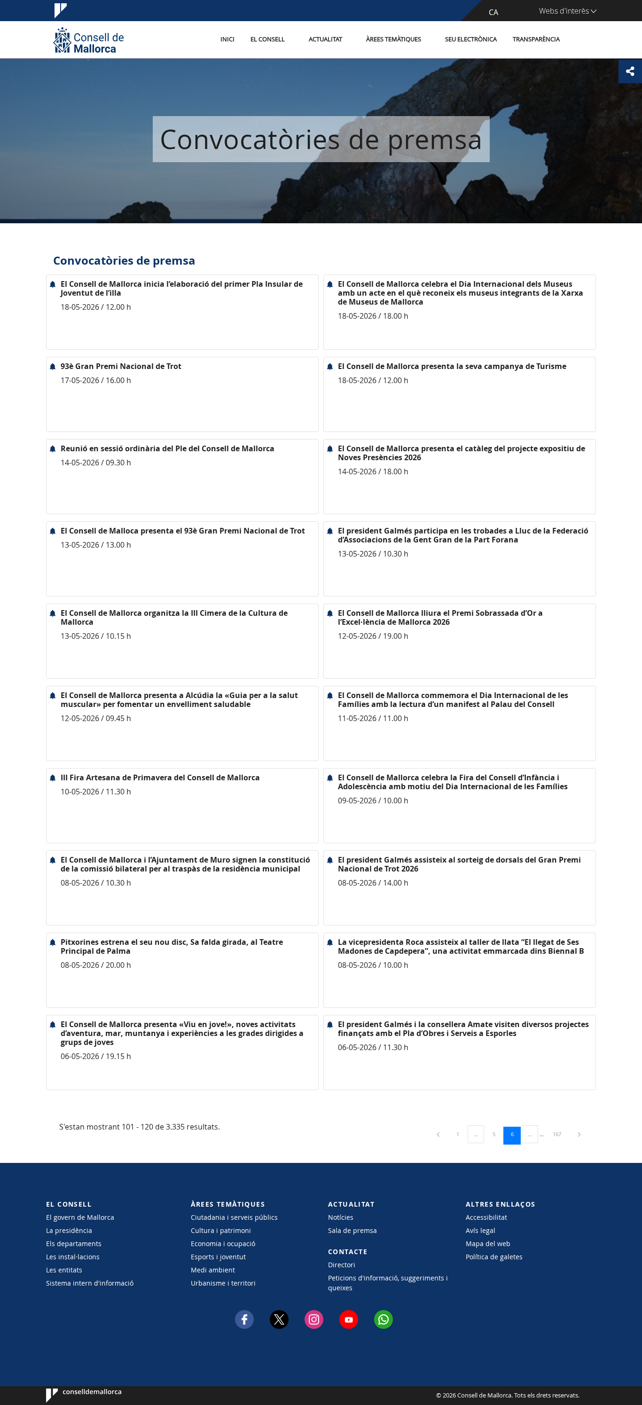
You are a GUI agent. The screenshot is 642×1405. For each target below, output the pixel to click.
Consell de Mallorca (74, 1395)
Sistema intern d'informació (89, 1283)
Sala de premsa (352, 1230)
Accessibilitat (486, 1217)
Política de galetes (494, 1256)
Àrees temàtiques (393, 39)
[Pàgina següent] (579, 1134)
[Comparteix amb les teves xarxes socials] (630, 71)
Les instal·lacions (73, 1256)
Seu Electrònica (471, 39)
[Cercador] (578, 40)
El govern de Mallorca (80, 1217)
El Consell (268, 39)
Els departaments (74, 1243)
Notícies (340, 1217)
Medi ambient (213, 1269)
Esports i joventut (218, 1256)
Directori (341, 1264)
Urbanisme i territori (223, 1283)
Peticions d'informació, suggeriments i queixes (388, 1282)
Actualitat (325, 39)
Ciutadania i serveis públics (234, 1217)
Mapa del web (488, 1243)
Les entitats (64, 1269)
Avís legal (480, 1230)
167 (560, 1134)
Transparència (536, 39)
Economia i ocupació (223, 1243)
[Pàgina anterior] (439, 1134)
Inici (227, 39)
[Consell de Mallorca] (88, 40)
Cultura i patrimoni (221, 1230)
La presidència (69, 1230)
